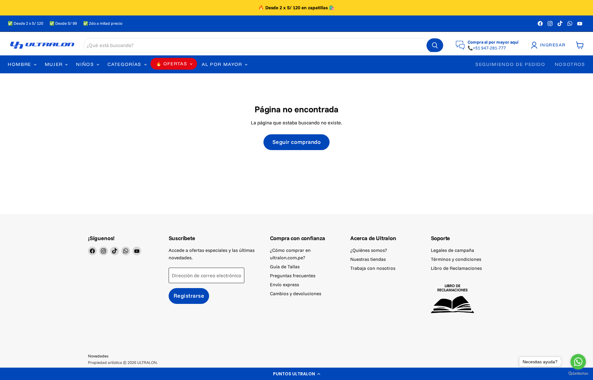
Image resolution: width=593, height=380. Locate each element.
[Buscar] (435, 45)
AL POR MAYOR (223, 64)
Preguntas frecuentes (292, 276)
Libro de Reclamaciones (456, 268)
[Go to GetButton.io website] (578, 374)
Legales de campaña (452, 250)
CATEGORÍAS (125, 64)
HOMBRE (20, 64)
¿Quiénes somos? (368, 250)
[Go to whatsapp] (578, 361)
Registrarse (189, 295)
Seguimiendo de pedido (510, 64)
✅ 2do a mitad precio (102, 23)
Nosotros (570, 64)
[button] (296, 374)
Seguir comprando (296, 141)
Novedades (98, 355)
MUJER (55, 64)
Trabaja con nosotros (372, 268)
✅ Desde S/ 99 (63, 23)
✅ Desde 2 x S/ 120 (25, 23)
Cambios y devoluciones (295, 293)
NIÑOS (86, 64)
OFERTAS (175, 64)
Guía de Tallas (285, 267)
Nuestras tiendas (368, 259)
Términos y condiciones (456, 259)
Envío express (284, 284)
